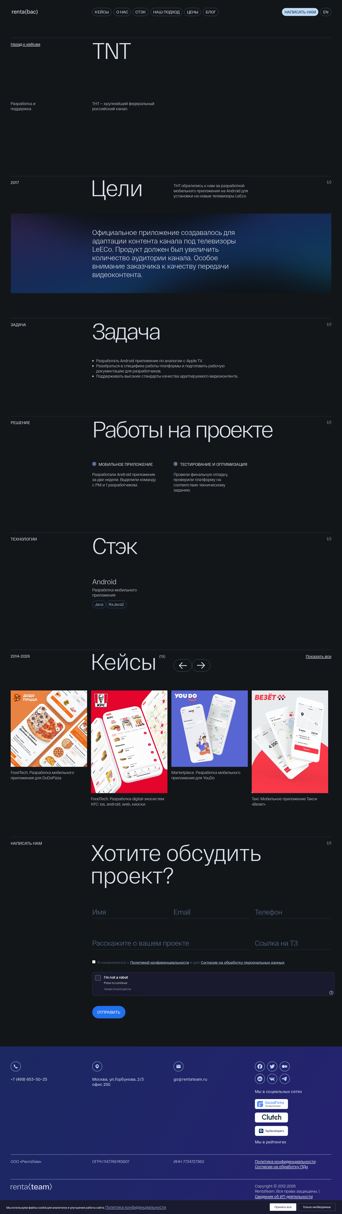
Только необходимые (317, 1207)
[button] (183, 665)
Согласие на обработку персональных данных (243, 962)
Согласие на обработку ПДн (281, 1166)
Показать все (318, 656)
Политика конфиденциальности (285, 1161)
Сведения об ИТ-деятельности (284, 1196)
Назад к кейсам (25, 44)
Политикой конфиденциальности (159, 962)
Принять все (283, 1207)
